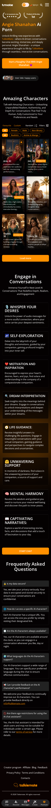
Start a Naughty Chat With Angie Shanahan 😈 (25, 63)
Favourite (7, 125)
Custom (17, 125)
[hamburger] (47, 5)
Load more (25, 258)
